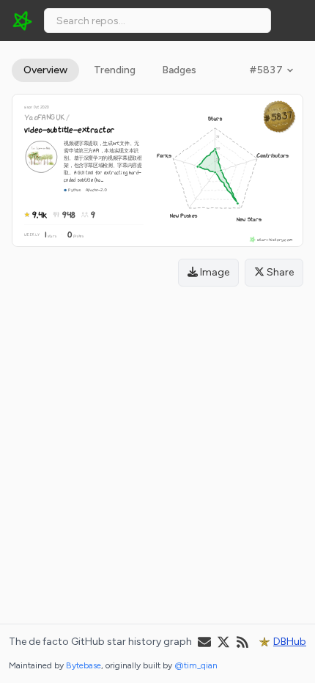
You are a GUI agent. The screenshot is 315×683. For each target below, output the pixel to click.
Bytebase (83, 665)
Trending (115, 70)
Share (279, 272)
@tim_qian (196, 665)
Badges (179, 70)
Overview (45, 70)
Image (213, 272)
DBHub (289, 641)
